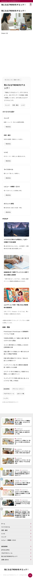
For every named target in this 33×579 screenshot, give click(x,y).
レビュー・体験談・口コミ (8, 540)
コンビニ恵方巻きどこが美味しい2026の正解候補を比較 (16, 346)
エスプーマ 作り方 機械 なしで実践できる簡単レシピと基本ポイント (16, 373)
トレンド (7, 105)
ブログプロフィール (9, 393)
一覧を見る (8, 127)
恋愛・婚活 (15, 105)
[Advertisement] (16, 53)
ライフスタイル (5, 527)
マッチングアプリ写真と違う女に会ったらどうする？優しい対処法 (16, 379)
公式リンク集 (20, 393)
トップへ (6, 398)
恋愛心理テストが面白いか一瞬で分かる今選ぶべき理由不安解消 (16, 353)
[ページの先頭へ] (30, 575)
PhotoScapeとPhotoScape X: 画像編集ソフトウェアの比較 (16, 333)
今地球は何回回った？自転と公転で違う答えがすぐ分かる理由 (16, 339)
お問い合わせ (5, 560)
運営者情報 (6, 389)
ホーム (3, 524)
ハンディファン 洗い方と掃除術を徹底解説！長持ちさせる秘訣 (16, 366)
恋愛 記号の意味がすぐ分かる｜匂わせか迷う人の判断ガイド (16, 359)
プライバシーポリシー (18, 389)
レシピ (23, 105)
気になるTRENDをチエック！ (13, 4)
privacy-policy (5, 550)
